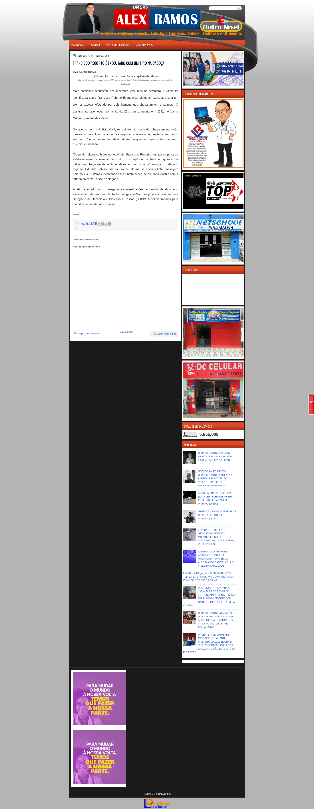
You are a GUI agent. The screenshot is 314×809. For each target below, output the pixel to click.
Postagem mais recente (86, 333)
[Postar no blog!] (102, 224)
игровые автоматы (85, 2)
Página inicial (77, 44)
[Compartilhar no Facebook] (109, 224)
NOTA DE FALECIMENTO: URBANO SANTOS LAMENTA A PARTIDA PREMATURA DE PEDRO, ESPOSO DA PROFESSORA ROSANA (215, 478)
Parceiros (95, 44)
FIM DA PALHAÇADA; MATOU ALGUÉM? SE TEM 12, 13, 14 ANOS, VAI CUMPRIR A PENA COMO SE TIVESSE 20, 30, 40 (208, 577)
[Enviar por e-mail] (99, 224)
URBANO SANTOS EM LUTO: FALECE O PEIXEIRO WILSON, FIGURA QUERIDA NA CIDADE (215, 456)
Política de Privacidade (118, 44)
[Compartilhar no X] (106, 224)
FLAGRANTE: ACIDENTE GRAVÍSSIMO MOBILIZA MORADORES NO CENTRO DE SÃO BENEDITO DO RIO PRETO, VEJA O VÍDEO (216, 537)
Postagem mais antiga (164, 334)
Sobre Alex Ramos (144, 44)
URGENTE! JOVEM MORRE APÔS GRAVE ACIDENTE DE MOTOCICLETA (217, 515)
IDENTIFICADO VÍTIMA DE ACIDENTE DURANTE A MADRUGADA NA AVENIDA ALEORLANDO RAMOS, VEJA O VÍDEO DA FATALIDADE (216, 558)
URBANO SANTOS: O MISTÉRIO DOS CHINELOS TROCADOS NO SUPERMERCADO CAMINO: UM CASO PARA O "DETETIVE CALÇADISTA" (216, 620)
